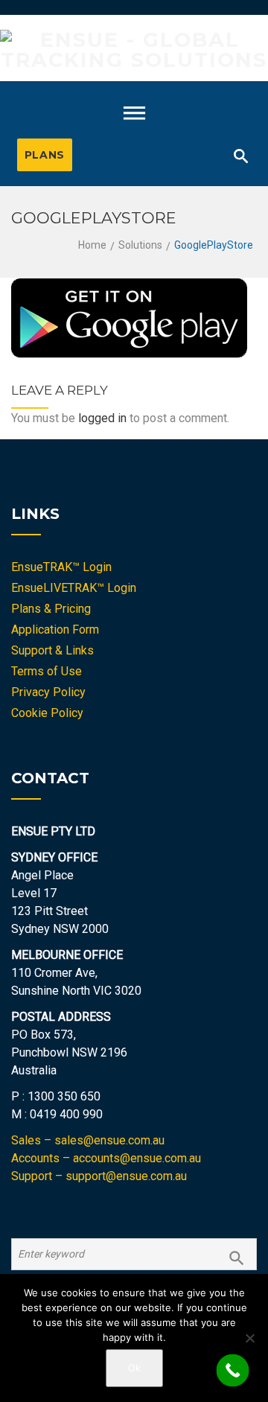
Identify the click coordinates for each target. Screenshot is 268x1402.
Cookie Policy (47, 713)
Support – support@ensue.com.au (99, 1176)
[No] (249, 1338)
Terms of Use (46, 671)
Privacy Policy (48, 692)
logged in (102, 418)
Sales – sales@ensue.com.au (88, 1140)
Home (92, 245)
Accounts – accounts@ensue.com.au (106, 1158)
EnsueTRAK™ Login (61, 567)
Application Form (55, 629)
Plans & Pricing (51, 609)
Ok (134, 1368)
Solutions (140, 245)
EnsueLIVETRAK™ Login (73, 588)
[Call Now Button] (233, 1370)
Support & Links (52, 650)
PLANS (45, 155)
